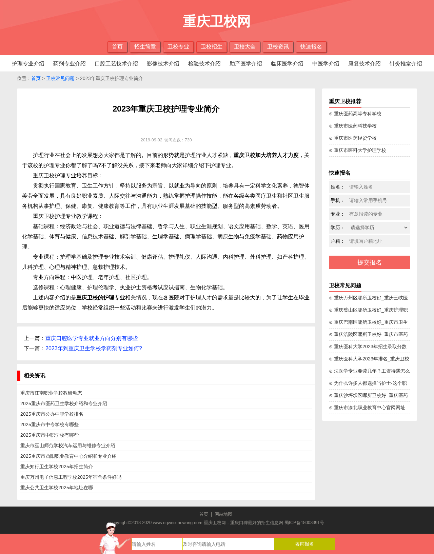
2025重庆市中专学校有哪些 (49, 424)
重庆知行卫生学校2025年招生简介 (56, 466)
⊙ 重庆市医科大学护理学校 (357, 150)
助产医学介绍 (246, 63)
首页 (117, 47)
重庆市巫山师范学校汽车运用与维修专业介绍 (67, 445)
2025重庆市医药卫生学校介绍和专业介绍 (63, 403)
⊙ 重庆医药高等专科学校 (355, 113)
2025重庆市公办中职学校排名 (51, 414)
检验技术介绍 (204, 63)
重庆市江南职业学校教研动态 (51, 393)
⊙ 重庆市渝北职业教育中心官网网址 (367, 407)
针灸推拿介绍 (406, 63)
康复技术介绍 (364, 63)
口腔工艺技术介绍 (116, 63)
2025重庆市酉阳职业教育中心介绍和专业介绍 (68, 456)
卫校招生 (211, 47)
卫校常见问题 (60, 78)
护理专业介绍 (28, 63)
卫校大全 (245, 47)
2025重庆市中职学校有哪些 (49, 435)
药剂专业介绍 (69, 63)
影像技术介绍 (163, 63)
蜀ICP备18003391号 (304, 522)
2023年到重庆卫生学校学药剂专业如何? (93, 348)
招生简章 (145, 47)
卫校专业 (178, 47)
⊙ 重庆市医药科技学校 (353, 125)
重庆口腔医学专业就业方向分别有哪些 (91, 338)
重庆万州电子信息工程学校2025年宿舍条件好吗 (70, 477)
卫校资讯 (278, 47)
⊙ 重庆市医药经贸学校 (353, 138)
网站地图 (223, 514)
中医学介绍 (325, 63)
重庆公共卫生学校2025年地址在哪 (56, 487)
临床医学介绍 (287, 63)
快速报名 (311, 47)
